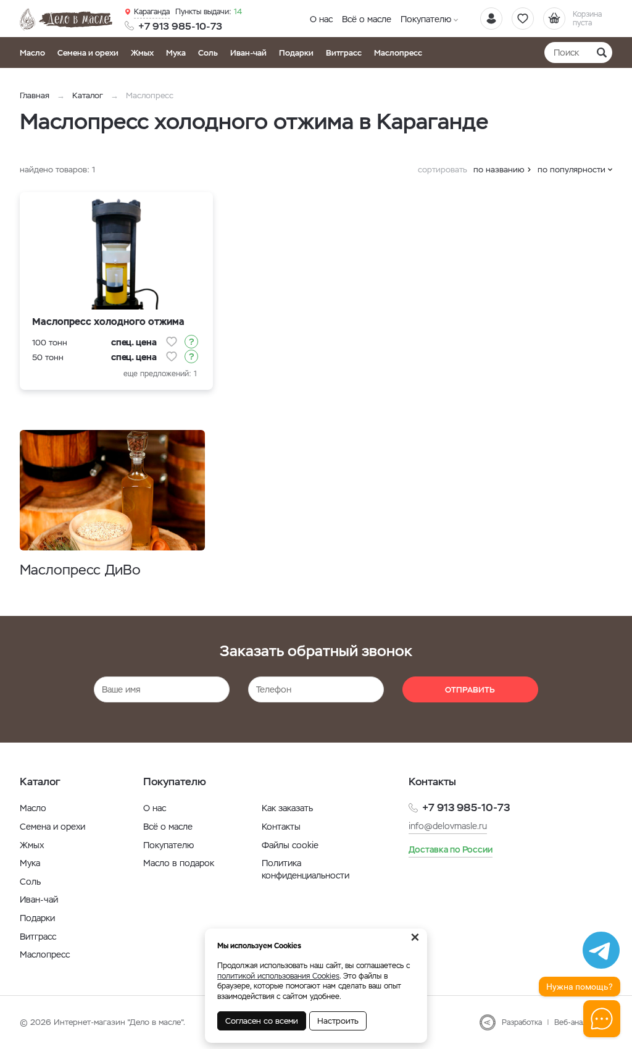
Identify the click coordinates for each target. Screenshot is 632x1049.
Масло (32, 53)
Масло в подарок (178, 863)
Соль (208, 53)
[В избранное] (171, 341)
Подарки (296, 53)
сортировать (442, 170)
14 (208, 12)
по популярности (571, 170)
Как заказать (287, 808)
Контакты (281, 826)
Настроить (338, 1021)
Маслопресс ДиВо (80, 570)
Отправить (470, 690)
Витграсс (344, 53)
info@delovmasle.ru (448, 826)
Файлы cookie (290, 845)
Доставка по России (451, 849)
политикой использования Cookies (278, 976)
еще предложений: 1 (160, 373)
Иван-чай (248, 53)
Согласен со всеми (261, 1021)
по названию (499, 170)
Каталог (87, 95)
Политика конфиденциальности (305, 869)
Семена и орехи (87, 53)
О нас (321, 19)
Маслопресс (398, 53)
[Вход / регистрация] (491, 18)
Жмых (142, 53)
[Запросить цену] (191, 341)
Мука (176, 53)
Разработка (522, 1022)
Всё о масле (366, 19)
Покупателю (426, 19)
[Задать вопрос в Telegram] (601, 950)
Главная (34, 95)
